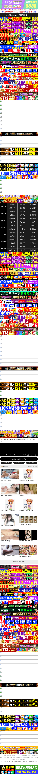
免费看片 (12, 239)
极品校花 (12, 250)
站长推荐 (3, 220)
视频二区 (3, 213)
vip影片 (6, 462)
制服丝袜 (22, 215)
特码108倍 (19, 462)
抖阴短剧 (22, 250)
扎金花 (22, 229)
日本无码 (33, 204)
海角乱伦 (33, 239)
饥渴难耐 (22, 218)
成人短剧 (33, 246)
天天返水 (33, 229)
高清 (24, 455)
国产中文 (12, 246)
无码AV (3, 234)
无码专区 (3, 241)
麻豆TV (22, 232)
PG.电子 (31, 462)
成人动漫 (33, 208)
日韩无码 (33, 250)
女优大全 (22, 236)
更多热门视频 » (32, 466)
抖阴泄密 (33, 243)
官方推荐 (3, 227)
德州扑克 (33, 225)
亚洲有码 (12, 208)
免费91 (22, 239)
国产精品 (12, 204)
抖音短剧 (12, 232)
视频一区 (3, 206)
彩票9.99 (12, 229)
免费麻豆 (12, 243)
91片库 (12, 236)
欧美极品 (22, 208)
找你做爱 (33, 218)
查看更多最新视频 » (19, 561)
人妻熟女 (12, 215)
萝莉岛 (33, 236)
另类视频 (33, 215)
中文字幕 (22, 211)
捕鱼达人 (12, 225)
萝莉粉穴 (22, 243)
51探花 (33, 232)
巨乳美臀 (33, 211)
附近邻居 (12, 218)
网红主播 (22, 204)
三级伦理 (12, 211)
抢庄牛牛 (22, 225)
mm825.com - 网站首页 (16, 15)
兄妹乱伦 (22, 246)
